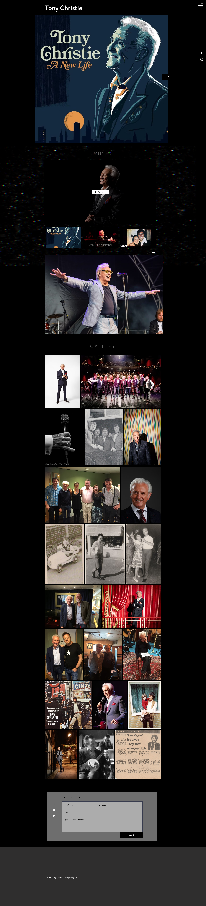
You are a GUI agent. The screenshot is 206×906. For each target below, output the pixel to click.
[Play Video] (63, 237)
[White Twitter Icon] (54, 815)
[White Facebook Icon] (201, 53)
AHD (76, 878)
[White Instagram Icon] (201, 59)
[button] (200, 5)
